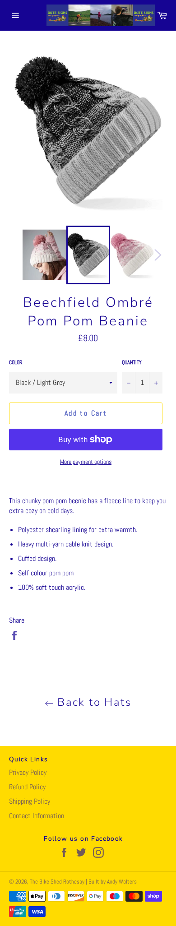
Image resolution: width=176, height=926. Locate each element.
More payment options (85, 462)
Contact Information (36, 815)
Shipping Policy (29, 801)
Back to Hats (92, 702)
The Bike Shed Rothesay (57, 881)
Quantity (132, 362)
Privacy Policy (27, 772)
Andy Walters (122, 881)
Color (15, 362)
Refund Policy (27, 787)
